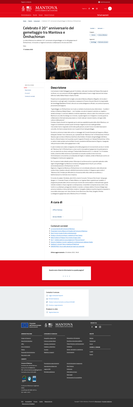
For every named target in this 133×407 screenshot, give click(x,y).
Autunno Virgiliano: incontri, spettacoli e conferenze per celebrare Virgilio (72, 242)
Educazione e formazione (73, 338)
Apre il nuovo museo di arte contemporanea (63, 233)
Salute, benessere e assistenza (75, 349)
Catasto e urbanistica (49, 347)
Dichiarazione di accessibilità (74, 377)
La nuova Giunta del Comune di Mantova (63, 229)
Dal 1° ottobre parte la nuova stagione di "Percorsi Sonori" (68, 240)
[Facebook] (88, 8)
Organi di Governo (26, 338)
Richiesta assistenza (49, 372)
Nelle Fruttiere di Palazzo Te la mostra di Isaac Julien (66, 238)
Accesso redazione (107, 401)
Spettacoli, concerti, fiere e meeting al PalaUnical (65, 244)
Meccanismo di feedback (28, 404)
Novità (30, 21)
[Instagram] (96, 8)
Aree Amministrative (26, 341)
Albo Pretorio (70, 366)
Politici (23, 350)
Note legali (69, 375)
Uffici (22, 344)
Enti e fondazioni (25, 347)
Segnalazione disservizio (50, 366)
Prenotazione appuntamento (51, 363)
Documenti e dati (25, 355)
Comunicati (37, 21)
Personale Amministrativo (28, 352)
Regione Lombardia (26, 2)
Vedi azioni (100, 28)
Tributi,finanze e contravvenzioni (75, 344)
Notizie (91, 338)
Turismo (46, 350)
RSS (22, 401)
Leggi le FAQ (47, 369)
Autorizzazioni (70, 352)
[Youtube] (92, 8)
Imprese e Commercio (49, 344)
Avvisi (91, 344)
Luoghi (91, 352)
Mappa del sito (48, 401)
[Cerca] (110, 8)
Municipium (98, 401)
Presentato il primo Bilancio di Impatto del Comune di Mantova (69, 231)
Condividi (92, 28)
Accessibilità (28, 401)
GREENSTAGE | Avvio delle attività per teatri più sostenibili (67, 246)
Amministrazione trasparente (74, 363)
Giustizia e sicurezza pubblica (74, 341)
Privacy (35, 401)
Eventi (91, 354)
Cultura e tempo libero (50, 341)
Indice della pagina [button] (29, 85)
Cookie (41, 401)
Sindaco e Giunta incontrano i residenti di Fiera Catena (66, 235)
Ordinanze (69, 369)
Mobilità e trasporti (49, 352)
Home (24, 21)
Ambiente (69, 347)
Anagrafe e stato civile (50, 338)
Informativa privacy (72, 372)
